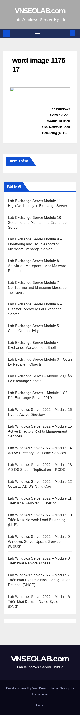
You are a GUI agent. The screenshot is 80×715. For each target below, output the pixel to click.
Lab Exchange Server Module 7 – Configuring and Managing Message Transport (37, 287)
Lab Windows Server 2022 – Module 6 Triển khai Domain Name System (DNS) (39, 601)
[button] (66, 33)
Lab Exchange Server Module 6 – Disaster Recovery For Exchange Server (35, 309)
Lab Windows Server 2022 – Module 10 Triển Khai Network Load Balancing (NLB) (55, 121)
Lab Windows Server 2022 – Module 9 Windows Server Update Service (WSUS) (39, 541)
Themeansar (40, 694)
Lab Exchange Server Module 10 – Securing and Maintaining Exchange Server (37, 222)
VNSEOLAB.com (40, 11)
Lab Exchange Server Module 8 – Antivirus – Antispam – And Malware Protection (37, 266)
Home (40, 705)
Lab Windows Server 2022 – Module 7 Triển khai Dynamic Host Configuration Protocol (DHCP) (39, 580)
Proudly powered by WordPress (27, 688)
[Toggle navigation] (37, 33)
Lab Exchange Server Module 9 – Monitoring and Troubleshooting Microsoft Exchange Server (35, 244)
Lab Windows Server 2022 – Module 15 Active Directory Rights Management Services (40, 431)
